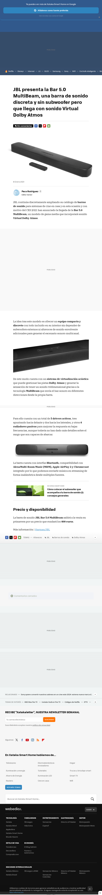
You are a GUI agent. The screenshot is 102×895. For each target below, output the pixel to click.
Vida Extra (28, 825)
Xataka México (12, 871)
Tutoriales (42, 770)
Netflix (11, 71)
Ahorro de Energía (14, 775)
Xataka (9, 822)
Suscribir (49, 719)
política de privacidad (41, 725)
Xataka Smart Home (14, 833)
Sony (66, 71)
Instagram (32, 739)
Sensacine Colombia (47, 875)
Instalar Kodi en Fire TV (51, 702)
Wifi (71, 780)
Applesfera (10, 829)
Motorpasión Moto (87, 825)
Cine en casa (43, 780)
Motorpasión (84, 822)
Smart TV (74, 775)
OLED (46, 71)
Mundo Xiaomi (12, 837)
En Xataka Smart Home (55, 486)
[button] (31, 191)
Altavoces (37, 537)
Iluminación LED (45, 775)
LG (39, 71)
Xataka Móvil (11, 825)
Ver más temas (13, 787)
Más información (17, 892)
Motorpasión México (84, 872)
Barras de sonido (61, 537)
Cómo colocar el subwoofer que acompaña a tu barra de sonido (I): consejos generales (65, 492)
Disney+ (21, 71)
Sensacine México (50, 871)
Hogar (72, 763)
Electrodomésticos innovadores (46, 764)
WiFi (74, 71)
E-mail (48, 125)
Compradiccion (12, 854)
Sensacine (47, 822)
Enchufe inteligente (88, 71)
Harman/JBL (42, 529)
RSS (38, 739)
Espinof (46, 825)
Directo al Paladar (68, 822)
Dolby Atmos (79, 537)
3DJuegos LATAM (31, 871)
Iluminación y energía (15, 770)
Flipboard (44, 125)
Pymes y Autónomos (29, 851)
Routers (9, 780)
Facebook (36, 125)
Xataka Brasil (11, 874)
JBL (48, 537)
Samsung (56, 71)
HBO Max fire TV (31, 702)
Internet (31, 71)
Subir (89, 809)
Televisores (11, 763)
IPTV (86, 702)
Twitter (40, 125)
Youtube (27, 739)
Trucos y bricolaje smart (80, 770)
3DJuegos (28, 822)
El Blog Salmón (30, 847)
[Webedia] (13, 808)
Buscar (92, 798)
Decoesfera (11, 850)
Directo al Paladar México (68, 872)
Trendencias (11, 847)
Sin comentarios (24, 126)
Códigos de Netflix (72, 702)
